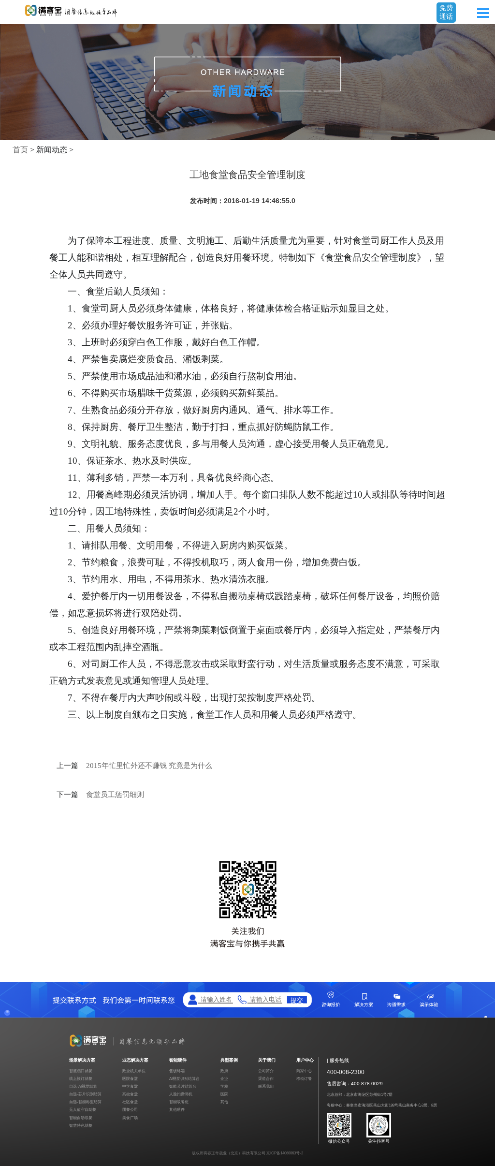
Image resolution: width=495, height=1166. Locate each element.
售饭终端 (177, 1071)
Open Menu (483, 13)
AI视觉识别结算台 (184, 1079)
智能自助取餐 (80, 1118)
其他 (224, 1102)
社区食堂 (130, 1102)
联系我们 (266, 1086)
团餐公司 (130, 1109)
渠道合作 (266, 1079)
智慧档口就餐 (80, 1071)
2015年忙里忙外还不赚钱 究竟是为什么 (149, 765)
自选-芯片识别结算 (85, 1094)
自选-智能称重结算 (85, 1102)
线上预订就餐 (80, 1079)
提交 (297, 999)
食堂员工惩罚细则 (115, 794)
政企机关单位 (134, 1071)
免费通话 (446, 12)
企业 (224, 1079)
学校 (224, 1086)
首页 (20, 150)
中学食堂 (130, 1086)
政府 (224, 1071)
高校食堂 (130, 1094)
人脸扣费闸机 (180, 1094)
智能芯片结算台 (182, 1086)
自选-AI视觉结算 (83, 1086)
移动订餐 (304, 1079)
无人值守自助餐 (82, 1109)
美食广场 (130, 1118)
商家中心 (304, 1071)
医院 (224, 1094)
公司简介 (266, 1071)
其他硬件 (177, 1109)
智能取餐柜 (179, 1102)
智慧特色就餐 (80, 1125)
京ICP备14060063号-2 (284, 1153)
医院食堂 (130, 1079)
